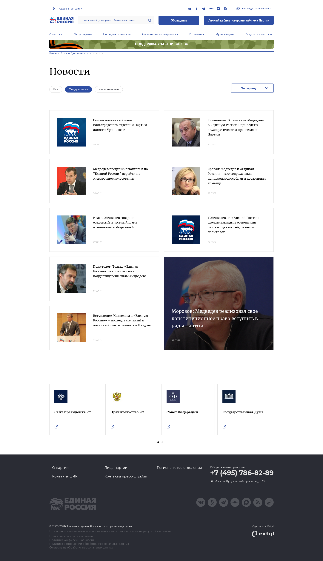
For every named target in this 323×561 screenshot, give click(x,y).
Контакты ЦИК (65, 476)
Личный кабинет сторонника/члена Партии (238, 20)
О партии (55, 34)
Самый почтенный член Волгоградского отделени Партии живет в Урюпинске (120, 125)
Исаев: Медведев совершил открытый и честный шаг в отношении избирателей (115, 222)
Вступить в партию (259, 34)
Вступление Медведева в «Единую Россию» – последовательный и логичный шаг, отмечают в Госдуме (122, 320)
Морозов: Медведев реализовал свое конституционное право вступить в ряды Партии (215, 318)
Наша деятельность (116, 34)
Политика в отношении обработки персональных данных (89, 543)
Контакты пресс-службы (125, 476)
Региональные (109, 89)
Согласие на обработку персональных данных (81, 547)
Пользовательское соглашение (71, 536)
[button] (158, 442)
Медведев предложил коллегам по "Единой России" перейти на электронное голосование (120, 173)
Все (55, 89)
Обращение (179, 20)
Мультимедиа (225, 34)
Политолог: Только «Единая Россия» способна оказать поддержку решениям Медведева (120, 271)
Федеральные (78, 89)
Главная (54, 53)
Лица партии (83, 34)
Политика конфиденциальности (71, 540)
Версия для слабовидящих (256, 8)
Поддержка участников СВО (161, 44)
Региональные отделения (160, 34)
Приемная (196, 34)
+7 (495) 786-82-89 (242, 473)
